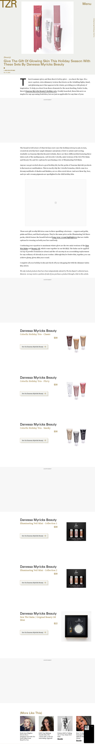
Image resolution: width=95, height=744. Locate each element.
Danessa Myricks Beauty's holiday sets (41, 91)
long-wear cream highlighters (64, 237)
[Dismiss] (92, 726)
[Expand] (85, 726)
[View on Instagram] (55, 202)
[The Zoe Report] (8, 3)
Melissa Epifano (10, 70)
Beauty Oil (36, 248)
